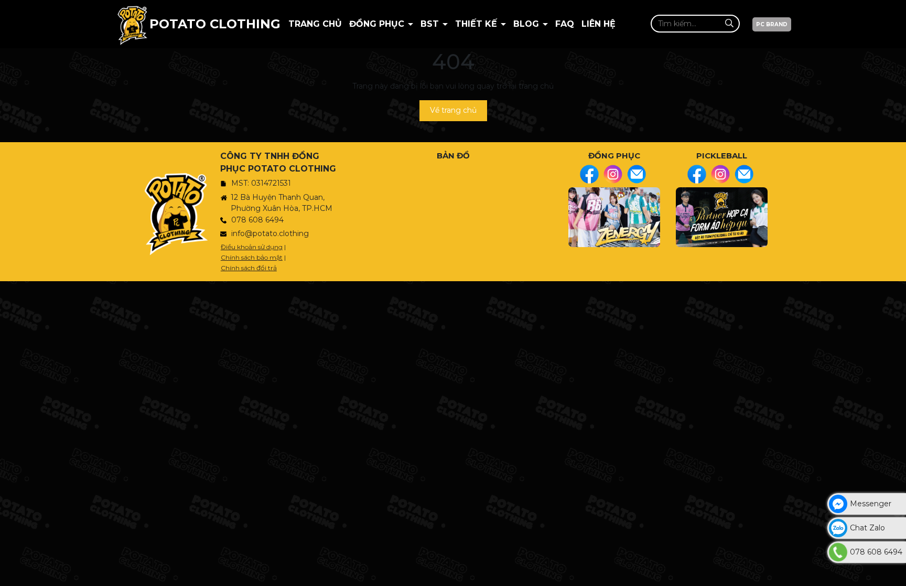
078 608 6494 (257, 220)
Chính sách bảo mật (252, 257)
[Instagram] (612, 174)
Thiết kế (477, 24)
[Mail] (636, 174)
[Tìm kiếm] (729, 23)
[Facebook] (589, 174)
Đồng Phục (378, 24)
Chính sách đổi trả (249, 268)
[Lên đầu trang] (895, 573)
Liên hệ (598, 24)
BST (430, 24)
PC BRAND (772, 24)
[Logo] (132, 24)
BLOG (527, 24)
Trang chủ (315, 24)
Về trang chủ (453, 110)
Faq (564, 24)
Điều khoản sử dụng (252, 247)
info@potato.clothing (270, 233)
